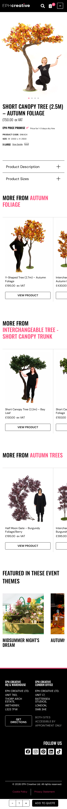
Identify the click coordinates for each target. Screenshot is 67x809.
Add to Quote (45, 803)
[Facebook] (28, 752)
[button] (28, 98)
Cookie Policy (20, 791)
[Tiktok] (59, 752)
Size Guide (17, 144)
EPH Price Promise (14, 128)
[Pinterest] (43, 752)
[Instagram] (36, 752)
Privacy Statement (44, 791)
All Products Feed (35, 765)
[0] (50, 6)
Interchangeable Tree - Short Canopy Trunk (30, 333)
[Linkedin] (51, 752)
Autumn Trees (46, 455)
